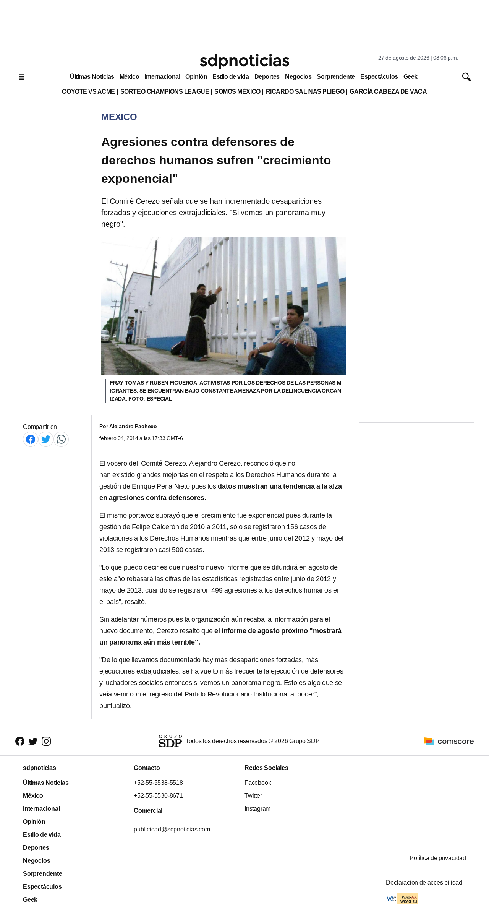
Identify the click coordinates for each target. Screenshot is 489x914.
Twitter (253, 795)
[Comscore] (449, 741)
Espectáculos (379, 76)
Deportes (267, 76)
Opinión (196, 76)
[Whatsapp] (61, 439)
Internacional (162, 76)
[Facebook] (30, 439)
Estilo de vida (230, 76)
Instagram (257, 808)
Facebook (257, 782)
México (129, 76)
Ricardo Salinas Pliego (305, 91)
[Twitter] (45, 439)
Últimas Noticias (92, 76)
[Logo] (244, 61)
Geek (410, 76)
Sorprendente (336, 76)
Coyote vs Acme (88, 91)
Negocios (298, 76)
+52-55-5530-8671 (158, 795)
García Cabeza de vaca (388, 91)
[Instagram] (46, 741)
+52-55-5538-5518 (158, 782)
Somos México (237, 91)
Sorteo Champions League (164, 91)
